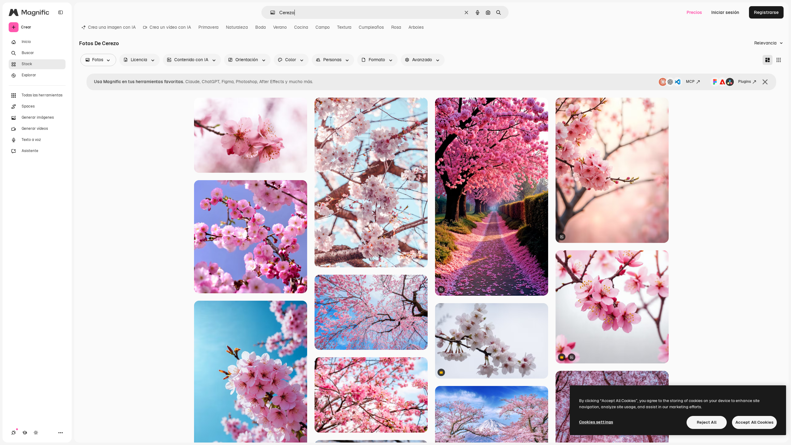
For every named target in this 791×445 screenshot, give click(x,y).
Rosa (396, 27)
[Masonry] (767, 60)
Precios (694, 12)
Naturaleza (237, 27)
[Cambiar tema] (36, 433)
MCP (690, 81)
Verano (280, 27)
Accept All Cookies (754, 422)
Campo (322, 27)
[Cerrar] (765, 82)
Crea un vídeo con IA (170, 27)
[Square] (779, 60)
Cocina (301, 27)
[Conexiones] (14, 433)
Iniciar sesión (725, 12)
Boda (260, 27)
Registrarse (766, 12)
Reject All (707, 422)
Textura (344, 27)
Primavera (208, 27)
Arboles (416, 27)
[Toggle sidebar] (61, 12)
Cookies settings (596, 422)
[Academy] (25, 433)
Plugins (744, 81)
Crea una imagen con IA (112, 27)
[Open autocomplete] (270, 12)
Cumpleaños (371, 27)
